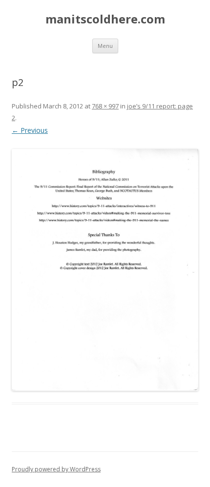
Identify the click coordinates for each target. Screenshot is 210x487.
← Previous (30, 130)
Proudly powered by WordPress (56, 469)
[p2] (105, 270)
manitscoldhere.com (105, 19)
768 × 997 (105, 106)
